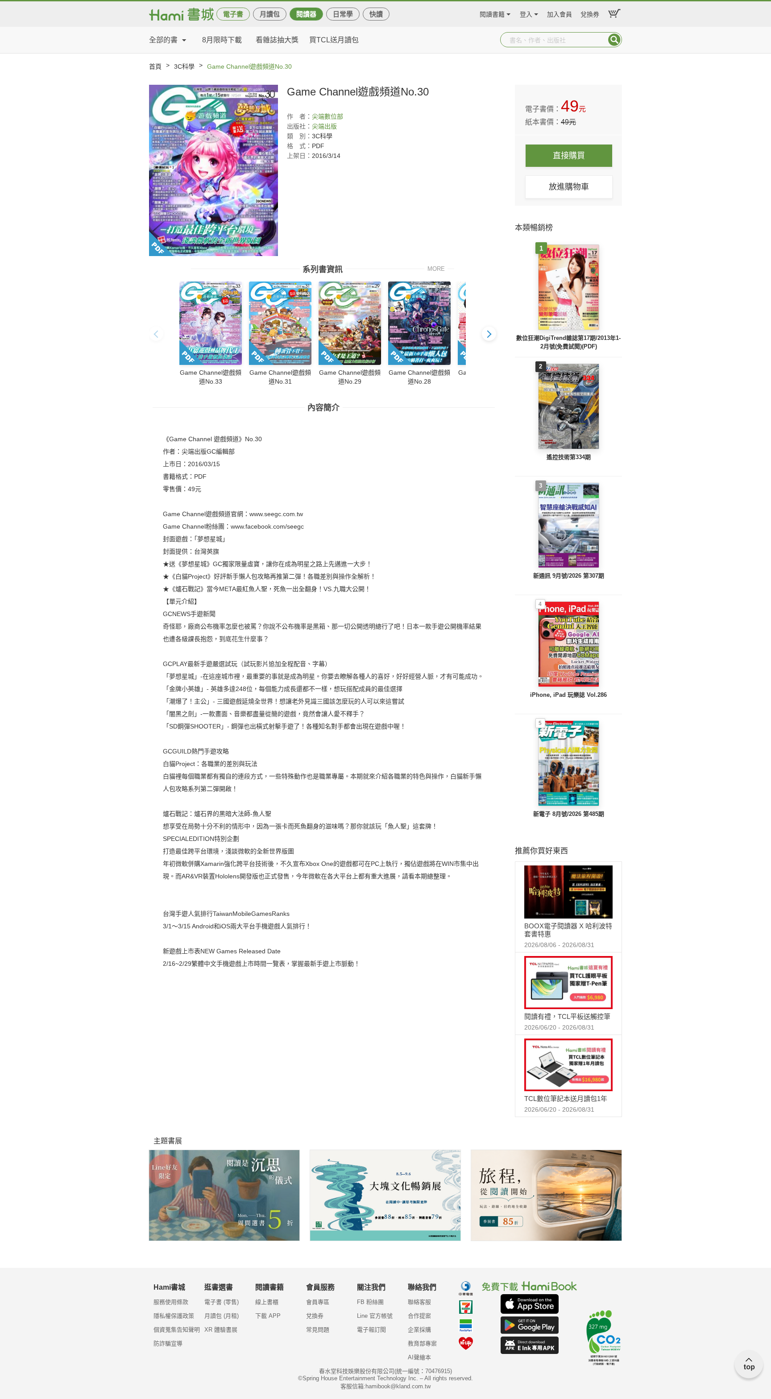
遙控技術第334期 (569, 457)
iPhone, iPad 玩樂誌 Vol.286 (568, 694)
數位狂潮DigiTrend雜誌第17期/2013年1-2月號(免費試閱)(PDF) (568, 342)
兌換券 (589, 13)
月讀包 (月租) (221, 1315)
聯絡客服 (419, 1302)
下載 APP (268, 1315)
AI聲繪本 (419, 1357)
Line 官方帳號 (375, 1315)
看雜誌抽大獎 (277, 40)
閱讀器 (306, 14)
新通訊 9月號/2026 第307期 (568, 575)
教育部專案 (422, 1343)
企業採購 (419, 1329)
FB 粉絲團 (370, 1302)
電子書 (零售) (221, 1302)
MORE (436, 268)
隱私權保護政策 (173, 1315)
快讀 (376, 14)
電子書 (233, 14)
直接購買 (569, 155)
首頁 (155, 66)
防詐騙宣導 (167, 1343)
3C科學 (184, 66)
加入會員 (559, 13)
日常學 (343, 14)
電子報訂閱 (371, 1329)
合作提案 (419, 1315)
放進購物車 (569, 186)
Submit (614, 40)
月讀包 (270, 14)
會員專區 (317, 1302)
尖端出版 (324, 126)
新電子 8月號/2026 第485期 (568, 814)
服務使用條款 (170, 1302)
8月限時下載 (222, 40)
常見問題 (317, 1329)
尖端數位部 (327, 116)
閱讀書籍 (492, 13)
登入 (526, 13)
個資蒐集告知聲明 (176, 1329)
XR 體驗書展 (220, 1329)
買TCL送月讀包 (334, 40)
